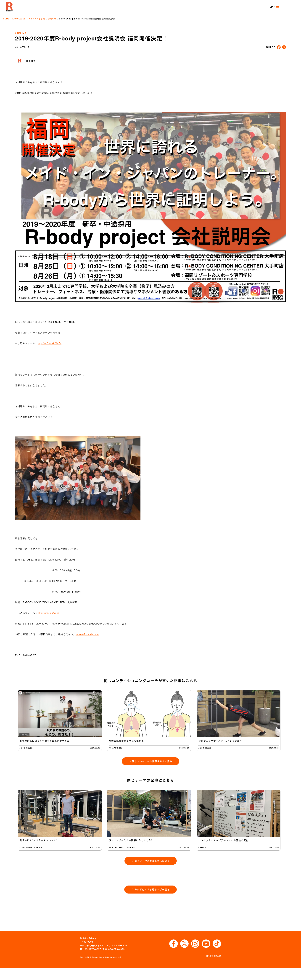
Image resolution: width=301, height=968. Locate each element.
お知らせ (52, 19)
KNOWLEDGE (18, 19)
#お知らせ (20, 33)
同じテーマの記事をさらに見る (152, 860)
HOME (6, 19)
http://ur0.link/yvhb (48, 613)
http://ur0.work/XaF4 (49, 343)
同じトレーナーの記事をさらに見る (152, 761)
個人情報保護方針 (213, 956)
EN (277, 7)
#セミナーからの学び (117, 847)
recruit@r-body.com (87, 634)
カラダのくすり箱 (37, 19)
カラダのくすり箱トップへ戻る (152, 889)
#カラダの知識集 (26, 748)
